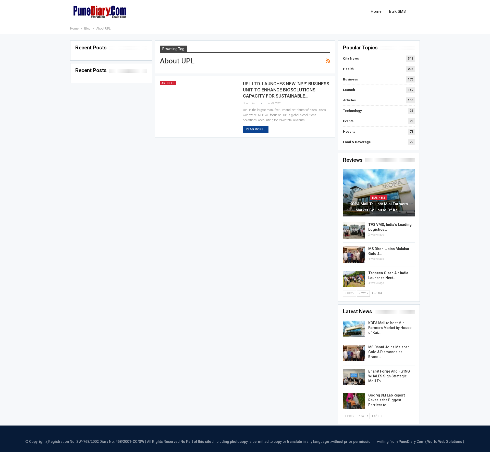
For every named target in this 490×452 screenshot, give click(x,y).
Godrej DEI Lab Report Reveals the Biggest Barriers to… (386, 400)
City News (351, 58)
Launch (349, 90)
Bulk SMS (397, 11)
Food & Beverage (357, 142)
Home (376, 11)
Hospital (350, 131)
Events (348, 121)
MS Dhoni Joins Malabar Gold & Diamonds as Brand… (388, 352)
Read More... (256, 129)
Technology (352, 111)
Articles (168, 83)
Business (350, 79)
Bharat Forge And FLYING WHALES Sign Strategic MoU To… (389, 376)
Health (348, 69)
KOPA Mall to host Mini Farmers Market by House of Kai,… (379, 207)
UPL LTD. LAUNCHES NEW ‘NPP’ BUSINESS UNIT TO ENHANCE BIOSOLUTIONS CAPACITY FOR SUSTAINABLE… (286, 90)
